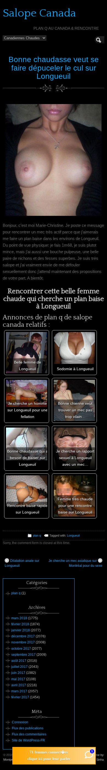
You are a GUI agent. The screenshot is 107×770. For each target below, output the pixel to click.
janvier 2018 (20, 630)
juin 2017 (18, 673)
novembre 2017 (23, 642)
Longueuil (73, 535)
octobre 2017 (21, 649)
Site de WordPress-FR (28, 740)
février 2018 (20, 624)
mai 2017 (18, 679)
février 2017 (20, 697)
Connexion (20, 722)
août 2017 (18, 661)
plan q (37, 535)
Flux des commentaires (29, 734)
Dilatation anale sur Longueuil (22, 563)
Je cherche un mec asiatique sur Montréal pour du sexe (75, 563)
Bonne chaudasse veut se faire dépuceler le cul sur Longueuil (54, 68)
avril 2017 (18, 685)
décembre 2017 (23, 636)
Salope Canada (39, 13)
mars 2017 (19, 691)
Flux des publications (27, 728)
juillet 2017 (19, 667)
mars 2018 (19, 618)
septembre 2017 (23, 655)
